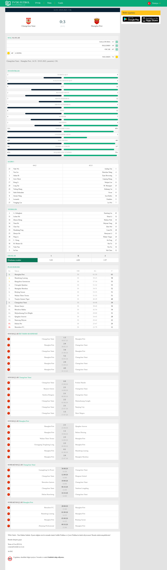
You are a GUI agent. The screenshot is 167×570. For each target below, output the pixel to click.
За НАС (10, 551)
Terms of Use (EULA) (15, 544)
